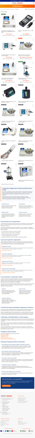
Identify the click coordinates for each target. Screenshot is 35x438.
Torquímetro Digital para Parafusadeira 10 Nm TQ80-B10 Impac (8, 55)
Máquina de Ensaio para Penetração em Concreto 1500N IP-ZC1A (25, 79)
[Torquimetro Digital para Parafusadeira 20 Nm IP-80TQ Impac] (26, 112)
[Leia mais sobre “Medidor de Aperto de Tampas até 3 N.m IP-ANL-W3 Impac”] (33, 144)
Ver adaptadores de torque (6, 250)
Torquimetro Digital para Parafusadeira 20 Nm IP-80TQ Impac (25, 122)
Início (2, 9)
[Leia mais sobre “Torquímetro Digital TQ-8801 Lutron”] (16, 144)
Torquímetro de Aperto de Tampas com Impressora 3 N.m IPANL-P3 (8, 122)
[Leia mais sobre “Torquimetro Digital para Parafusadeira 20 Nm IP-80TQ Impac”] (33, 105)
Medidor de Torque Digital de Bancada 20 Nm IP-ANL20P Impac (26, 181)
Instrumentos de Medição (9, 9)
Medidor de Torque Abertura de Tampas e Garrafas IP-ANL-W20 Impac (25, 141)
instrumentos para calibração (6, 337)
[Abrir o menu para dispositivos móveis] (1, 3)
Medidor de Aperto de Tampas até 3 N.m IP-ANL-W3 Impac (25, 161)
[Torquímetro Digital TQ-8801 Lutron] (9, 151)
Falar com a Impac (6, 385)
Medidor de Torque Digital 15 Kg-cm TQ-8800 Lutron (25, 31)
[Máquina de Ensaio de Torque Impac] (9, 173)
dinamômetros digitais (5, 334)
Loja (4, 9)
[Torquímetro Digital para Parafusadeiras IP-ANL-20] (9, 132)
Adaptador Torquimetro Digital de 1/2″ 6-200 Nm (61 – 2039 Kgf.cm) (25, 102)
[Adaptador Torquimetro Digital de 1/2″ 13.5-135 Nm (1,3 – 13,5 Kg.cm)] (9, 92)
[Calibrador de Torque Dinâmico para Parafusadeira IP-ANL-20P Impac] (9, 69)
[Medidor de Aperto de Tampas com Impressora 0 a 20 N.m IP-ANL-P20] (26, 46)
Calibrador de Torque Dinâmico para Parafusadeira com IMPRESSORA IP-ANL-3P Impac (8, 31)
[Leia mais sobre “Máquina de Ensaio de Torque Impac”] (16, 164)
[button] (16, 14)
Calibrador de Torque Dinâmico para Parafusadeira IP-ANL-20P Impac (7, 79)
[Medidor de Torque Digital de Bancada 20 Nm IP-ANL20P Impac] (26, 171)
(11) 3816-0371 (4, 403)
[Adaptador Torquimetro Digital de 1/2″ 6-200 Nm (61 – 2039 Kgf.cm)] (26, 92)
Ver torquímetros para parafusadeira (8, 272)
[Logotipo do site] (17, 3)
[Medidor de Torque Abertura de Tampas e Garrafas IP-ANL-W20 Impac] (26, 132)
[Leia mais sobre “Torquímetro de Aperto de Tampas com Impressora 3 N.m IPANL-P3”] (16, 105)
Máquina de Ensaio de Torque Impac (7, 184)
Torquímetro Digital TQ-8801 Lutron (7, 160)
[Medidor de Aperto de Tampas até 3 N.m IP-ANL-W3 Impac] (26, 151)
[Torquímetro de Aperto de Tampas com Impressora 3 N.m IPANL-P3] (9, 112)
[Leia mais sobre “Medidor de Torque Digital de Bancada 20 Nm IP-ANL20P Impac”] (33, 164)
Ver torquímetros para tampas (7, 265)
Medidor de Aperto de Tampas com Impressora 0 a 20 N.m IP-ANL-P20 (24, 55)
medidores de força (4, 336)
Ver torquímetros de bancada (7, 257)
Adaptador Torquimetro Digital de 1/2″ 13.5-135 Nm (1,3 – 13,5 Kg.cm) (8, 102)
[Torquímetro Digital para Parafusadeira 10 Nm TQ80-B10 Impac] (9, 46)
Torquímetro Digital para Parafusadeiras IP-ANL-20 (8, 141)
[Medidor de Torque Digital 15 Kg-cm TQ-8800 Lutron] (26, 21)
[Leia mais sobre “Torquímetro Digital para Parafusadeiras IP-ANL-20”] (16, 125)
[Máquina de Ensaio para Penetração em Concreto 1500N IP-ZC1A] (26, 69)
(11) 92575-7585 (5, 410)
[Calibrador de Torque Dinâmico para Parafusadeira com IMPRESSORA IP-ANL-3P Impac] (9, 21)
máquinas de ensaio (4, 335)
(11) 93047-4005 (5, 407)
